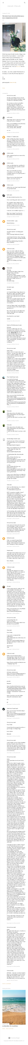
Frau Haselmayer (11, 377)
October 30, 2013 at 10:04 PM (13, 320)
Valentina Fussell (11, 708)
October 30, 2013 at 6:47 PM (13, 158)
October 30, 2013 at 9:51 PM (13, 283)
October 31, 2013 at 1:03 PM (13, 434)
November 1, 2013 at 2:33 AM (13, 518)
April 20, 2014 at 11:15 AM (12, 980)
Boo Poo (18, 66)
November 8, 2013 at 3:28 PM (13, 677)
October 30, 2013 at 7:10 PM (13, 216)
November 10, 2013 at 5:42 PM (13, 704)
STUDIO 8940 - (11, 221)
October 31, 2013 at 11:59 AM (13, 406)
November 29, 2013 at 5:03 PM (13, 923)
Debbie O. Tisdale (11, 136)
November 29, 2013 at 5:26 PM (13, 966)
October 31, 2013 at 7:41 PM (13, 480)
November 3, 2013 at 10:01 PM (13, 562)
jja (7, 681)
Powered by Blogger (15, 1037)
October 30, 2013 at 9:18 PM (13, 263)
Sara (8, 411)
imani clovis (13, 82)
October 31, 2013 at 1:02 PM (13, 420)
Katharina (9, 538)
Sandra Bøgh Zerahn (12, 438)
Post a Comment (6, 983)
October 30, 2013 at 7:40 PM (13, 225)
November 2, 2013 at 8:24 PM (13, 533)
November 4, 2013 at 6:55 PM (13, 613)
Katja (8, 268)
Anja (8, 630)
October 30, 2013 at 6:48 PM (13, 180)
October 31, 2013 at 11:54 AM (13, 372)
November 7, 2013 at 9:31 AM (13, 649)
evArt (8, 117)
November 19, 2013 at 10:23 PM (13, 736)
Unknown (9, 248)
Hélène (9, 153)
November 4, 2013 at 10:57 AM (13, 582)
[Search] (25, 2)
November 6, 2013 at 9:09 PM (13, 626)
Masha (8, 550)
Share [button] (3, 88)
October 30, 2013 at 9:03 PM (13, 244)
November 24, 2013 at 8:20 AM (13, 752)
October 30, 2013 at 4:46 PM (13, 113)
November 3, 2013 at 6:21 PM (13, 546)
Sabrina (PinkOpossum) (13, 325)
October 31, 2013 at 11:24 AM (13, 344)
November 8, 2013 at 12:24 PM (13, 665)
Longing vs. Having (10, 1026)
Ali (7, 586)
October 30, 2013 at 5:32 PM (13, 132)
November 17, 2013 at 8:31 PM (13, 718)
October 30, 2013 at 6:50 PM (13, 190)
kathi (8, 195)
